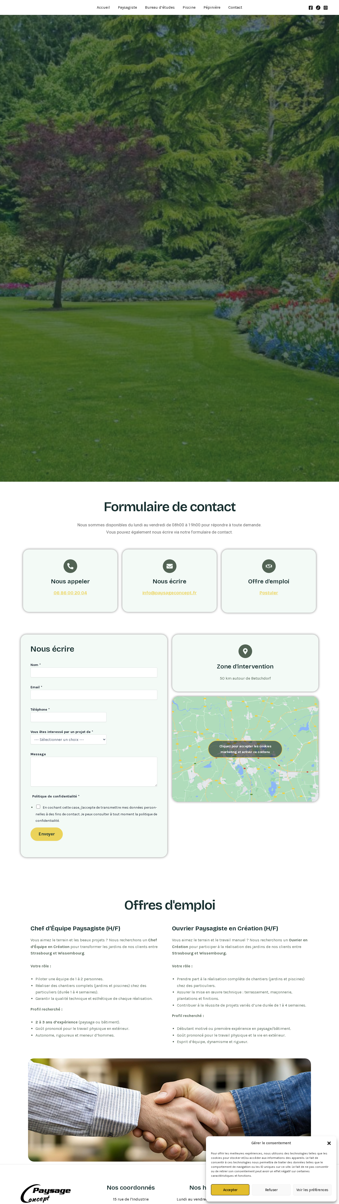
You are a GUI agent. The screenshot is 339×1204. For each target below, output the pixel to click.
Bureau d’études (160, 7)
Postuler (269, 593)
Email (36, 687)
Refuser (271, 1190)
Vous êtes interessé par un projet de (62, 732)
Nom (36, 665)
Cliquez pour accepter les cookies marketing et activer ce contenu (245, 749)
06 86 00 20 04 (70, 593)
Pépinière (211, 7)
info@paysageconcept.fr (169, 593)
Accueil (103, 7)
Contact (235, 7)
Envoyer (46, 834)
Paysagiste (127, 7)
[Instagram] (325, 7)
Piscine (189, 7)
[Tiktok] (318, 7)
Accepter (230, 1190)
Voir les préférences (312, 1190)
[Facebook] (310, 7)
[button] (329, 1143)
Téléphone (40, 709)
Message (38, 754)
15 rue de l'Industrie (131, 1199)
